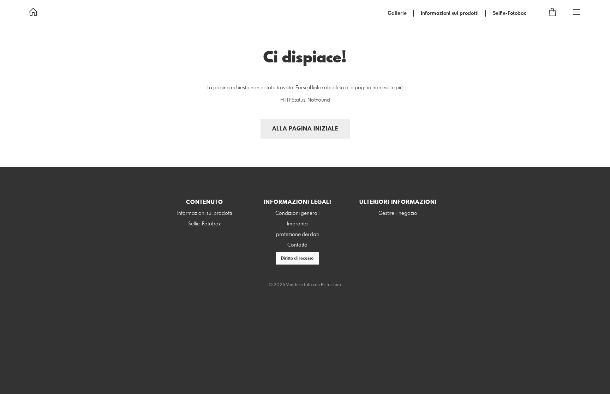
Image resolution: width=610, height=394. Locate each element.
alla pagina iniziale (305, 129)
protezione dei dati (297, 234)
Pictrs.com (331, 285)
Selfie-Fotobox (509, 13)
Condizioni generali (297, 213)
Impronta (297, 224)
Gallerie (397, 13)
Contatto (297, 245)
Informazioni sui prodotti (450, 13)
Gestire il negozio (397, 213)
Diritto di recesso (297, 258)
